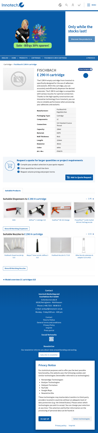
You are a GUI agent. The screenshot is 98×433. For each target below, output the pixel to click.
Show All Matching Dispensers (16, 228)
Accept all (45, 419)
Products (23, 58)
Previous (2, 34)
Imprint (72, 425)
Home (14, 58)
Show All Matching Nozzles (15, 268)
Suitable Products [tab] (13, 190)
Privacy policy (60, 425)
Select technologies (81, 419)
